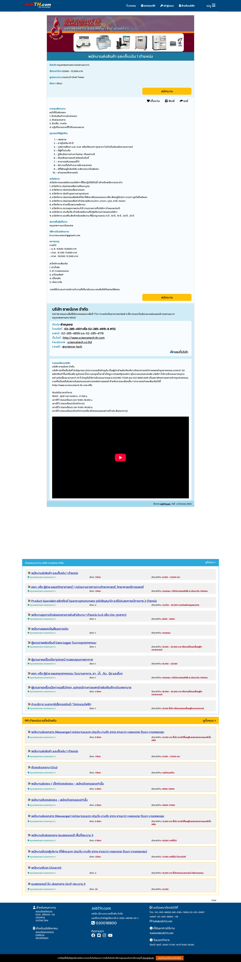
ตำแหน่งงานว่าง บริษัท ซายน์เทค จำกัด (44, 563)
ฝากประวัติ (149, 6)
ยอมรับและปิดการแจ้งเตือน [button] (169, 958)
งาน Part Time (42, 920)
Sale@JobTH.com (162, 921)
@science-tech (72, 346)
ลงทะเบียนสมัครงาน (44, 911)
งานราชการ (40, 917)
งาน (53, 914)
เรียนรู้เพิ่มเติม (148, 958)
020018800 (106, 923)
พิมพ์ (171, 101)
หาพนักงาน (40, 934)
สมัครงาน (167, 91)
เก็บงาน (155, 101)
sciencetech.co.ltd (79, 342)
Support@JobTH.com (161, 933)
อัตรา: (95, 577)
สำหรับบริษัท (188, 6)
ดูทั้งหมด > (210, 562)
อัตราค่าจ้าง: (165, 577)
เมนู (209, 5)
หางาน (132, 6)
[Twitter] (99, 935)
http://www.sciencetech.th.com (84, 337)
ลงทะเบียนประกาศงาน (45, 932)
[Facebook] (93, 935)
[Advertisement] (120, 533)
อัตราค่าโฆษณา (42, 937)
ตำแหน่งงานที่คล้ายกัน (42, 720)
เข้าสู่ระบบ (168, 6)
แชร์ (185, 101)
